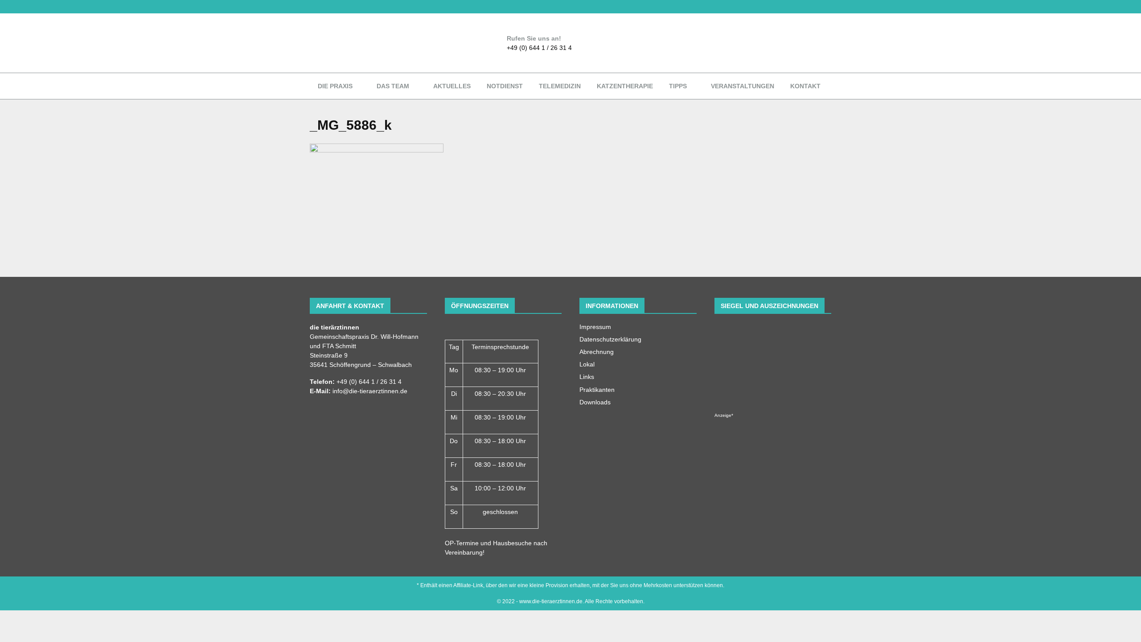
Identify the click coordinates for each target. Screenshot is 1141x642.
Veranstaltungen (742, 86)
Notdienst (505, 86)
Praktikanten (597, 389)
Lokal (587, 364)
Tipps (678, 86)
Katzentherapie (625, 86)
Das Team (393, 86)
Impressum (595, 326)
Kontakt (805, 86)
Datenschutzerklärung (610, 339)
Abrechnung (596, 351)
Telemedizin (560, 86)
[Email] (321, 6)
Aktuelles (452, 86)
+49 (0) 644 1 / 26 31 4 (539, 47)
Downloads (595, 402)
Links (586, 376)
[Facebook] (312, 6)
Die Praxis (335, 86)
